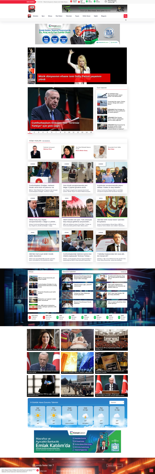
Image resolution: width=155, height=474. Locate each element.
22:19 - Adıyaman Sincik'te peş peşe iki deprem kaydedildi (51, 2)
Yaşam (77, 16)
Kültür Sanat (86, 16)
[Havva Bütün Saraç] (35, 151)
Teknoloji (69, 16)
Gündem (35, 16)
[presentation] (67, 2)
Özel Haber (59, 16)
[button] (30, 132)
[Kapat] (38, 470)
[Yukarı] (151, 470)
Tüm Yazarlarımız (46, 140)
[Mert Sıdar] (67, 151)
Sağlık (96, 16)
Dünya (50, 16)
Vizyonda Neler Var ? (43, 465)
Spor (43, 16)
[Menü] (125, 19)
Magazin (103, 16)
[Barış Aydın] (100, 151)
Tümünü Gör (123, 271)
